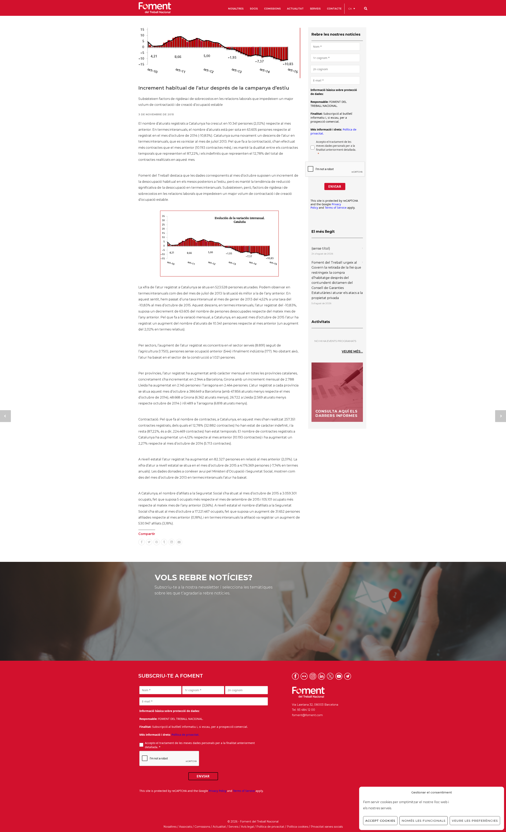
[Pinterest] (156, 542)
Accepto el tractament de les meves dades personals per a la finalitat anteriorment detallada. (336, 145)
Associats (185, 826)
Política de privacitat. (185, 734)
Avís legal (247, 826)
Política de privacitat (270, 826)
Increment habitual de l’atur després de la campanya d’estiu (213, 88)
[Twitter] (149, 542)
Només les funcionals (424, 821)
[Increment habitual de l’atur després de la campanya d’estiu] (219, 53)
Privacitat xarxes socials (327, 826)
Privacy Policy (217, 791)
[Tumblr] (164, 542)
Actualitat (219, 826)
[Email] (179, 542)
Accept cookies (380, 821)
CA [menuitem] (350, 8)
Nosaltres (170, 826)
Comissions (202, 826)
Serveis (233, 826)
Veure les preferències (475, 821)
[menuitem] (351, 8)
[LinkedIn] (171, 542)
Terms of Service (335, 207)
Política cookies (297, 826)
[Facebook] (141, 542)
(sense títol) (321, 248)
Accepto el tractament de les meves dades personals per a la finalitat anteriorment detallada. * (200, 745)
